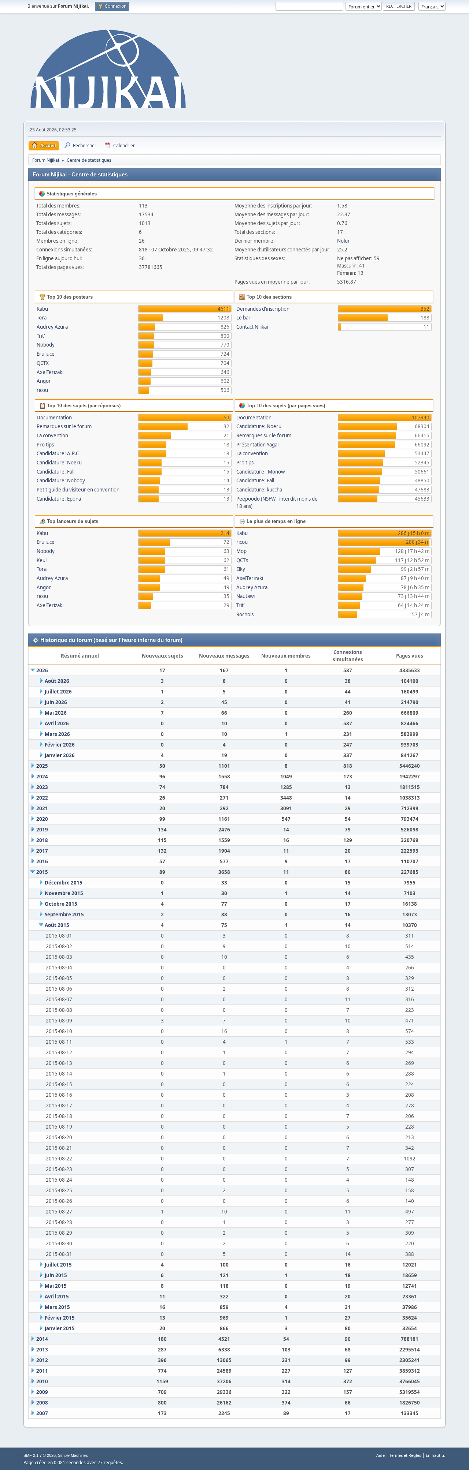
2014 (42, 1339)
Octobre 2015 (61, 904)
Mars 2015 (57, 1307)
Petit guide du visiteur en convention (78, 489)
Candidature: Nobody (61, 480)
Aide (380, 1455)
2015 (42, 872)
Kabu (42, 309)
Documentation (54, 417)
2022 (42, 797)
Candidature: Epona (59, 498)
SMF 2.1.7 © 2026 (39, 1455)
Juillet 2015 (58, 1264)
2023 (42, 787)
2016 (42, 861)
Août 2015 (57, 925)
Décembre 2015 (63, 882)
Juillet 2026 (58, 691)
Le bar (243, 317)
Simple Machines (73, 1455)
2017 (42, 851)
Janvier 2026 (60, 755)
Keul (42, 560)
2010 (42, 1381)
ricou (42, 390)
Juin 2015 (56, 1275)
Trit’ (41, 336)
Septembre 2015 (64, 914)
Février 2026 (60, 744)
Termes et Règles (405, 1455)
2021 (42, 808)
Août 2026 (57, 681)
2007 (42, 1413)
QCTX (43, 363)
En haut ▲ (436, 1455)
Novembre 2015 (64, 893)
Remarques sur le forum (64, 426)
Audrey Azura (52, 326)
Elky (240, 569)
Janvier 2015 (60, 1328)
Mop (241, 551)
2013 (42, 1349)
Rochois (245, 614)
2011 (42, 1371)
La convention (52, 435)
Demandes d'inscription (262, 309)
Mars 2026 (57, 734)
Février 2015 (60, 1317)
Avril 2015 (57, 1296)
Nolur (343, 240)
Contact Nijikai (252, 326)
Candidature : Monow (260, 471)
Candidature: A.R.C (58, 453)
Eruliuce (46, 354)
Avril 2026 (57, 723)
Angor (44, 381)
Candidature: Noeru (59, 462)
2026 (42, 670)
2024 (42, 776)
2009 (42, 1392)
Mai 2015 (56, 1286)
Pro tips (45, 444)
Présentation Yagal (257, 444)
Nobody (46, 344)
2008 (42, 1402)
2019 (42, 829)
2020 (42, 819)
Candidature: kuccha (259, 489)
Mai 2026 (56, 713)
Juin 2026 (56, 702)
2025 (42, 766)
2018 (42, 840)
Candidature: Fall (55, 471)
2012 (42, 1360)
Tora (42, 317)
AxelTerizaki (50, 372)
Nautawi (245, 596)
